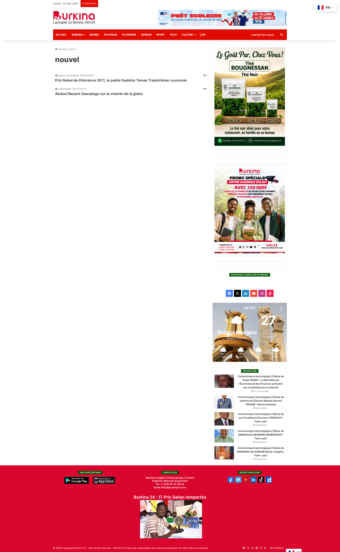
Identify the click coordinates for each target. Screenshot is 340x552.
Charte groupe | (176, 477)
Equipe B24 (181, 480)
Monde (94, 34)
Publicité (157, 480)
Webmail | (169, 480)
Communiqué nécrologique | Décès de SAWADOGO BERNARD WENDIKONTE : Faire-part (261, 434)
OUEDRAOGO (64, 89)
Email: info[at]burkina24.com (170, 487)
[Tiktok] (261, 482)
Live (202, 34)
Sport (160, 34)
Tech (173, 34)
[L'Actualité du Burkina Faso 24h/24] (74, 17)
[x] (238, 482)
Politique (110, 34)
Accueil (61, 34)
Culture (187, 34)
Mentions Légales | (156, 477)
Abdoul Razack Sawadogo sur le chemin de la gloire (99, 94)
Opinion (146, 34)
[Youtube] (246, 482)
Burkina (77, 34)
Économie (129, 34)
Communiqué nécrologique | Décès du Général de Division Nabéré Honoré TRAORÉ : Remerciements (261, 400)
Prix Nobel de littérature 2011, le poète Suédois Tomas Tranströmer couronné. (121, 80)
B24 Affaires (277, 548)
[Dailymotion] (269, 482)
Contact (189, 477)
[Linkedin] (253, 482)
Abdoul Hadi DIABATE (68, 75)
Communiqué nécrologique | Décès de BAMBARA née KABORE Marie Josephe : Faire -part (261, 451)
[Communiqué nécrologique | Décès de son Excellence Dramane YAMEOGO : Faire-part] (224, 419)
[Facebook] (231, 482)
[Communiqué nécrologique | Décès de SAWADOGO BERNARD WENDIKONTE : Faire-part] (224, 435)
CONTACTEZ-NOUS (262, 34)
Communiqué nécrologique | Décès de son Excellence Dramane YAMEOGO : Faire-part (261, 417)
